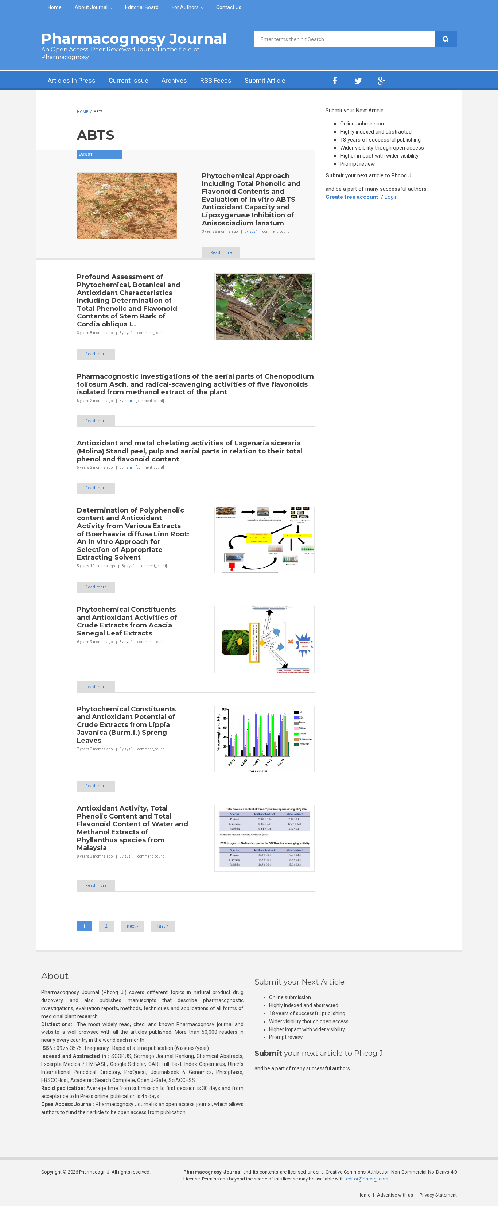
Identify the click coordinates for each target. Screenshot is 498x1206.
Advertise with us (395, 1195)
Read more (221, 252)
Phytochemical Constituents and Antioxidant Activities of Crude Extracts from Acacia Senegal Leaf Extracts (127, 621)
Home (55, 7)
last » (162, 926)
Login (391, 197)
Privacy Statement (438, 1195)
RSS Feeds (216, 80)
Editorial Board (142, 7)
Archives (174, 80)
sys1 (253, 231)
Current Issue (128, 80)
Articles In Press (72, 80)
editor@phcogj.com (367, 1179)
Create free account (352, 197)
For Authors (185, 7)
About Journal (91, 7)
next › (132, 926)
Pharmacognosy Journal (134, 38)
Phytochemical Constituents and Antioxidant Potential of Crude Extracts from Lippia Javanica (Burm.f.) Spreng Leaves (126, 725)
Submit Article (265, 80)
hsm (128, 401)
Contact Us (228, 7)
